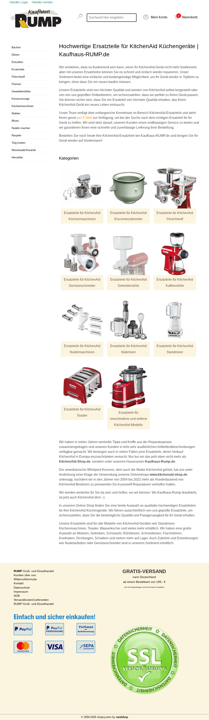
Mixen (15, 120)
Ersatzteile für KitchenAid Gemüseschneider (82, 282)
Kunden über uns (25, 575)
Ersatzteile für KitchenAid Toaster (82, 412)
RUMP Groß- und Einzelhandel (34, 603)
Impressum (21, 591)
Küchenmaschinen (22, 106)
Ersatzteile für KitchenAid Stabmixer (128, 349)
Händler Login (19, 2)
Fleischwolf (18, 76)
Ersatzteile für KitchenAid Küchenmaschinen (82, 216)
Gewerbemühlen (21, 91)
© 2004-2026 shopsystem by (104, 717)
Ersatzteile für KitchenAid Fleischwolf (175, 216)
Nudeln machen (21, 128)
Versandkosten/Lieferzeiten (31, 599)
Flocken (16, 84)
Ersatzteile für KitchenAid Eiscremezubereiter (128, 216)
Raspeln (16, 135)
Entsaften (17, 62)
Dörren (15, 54)
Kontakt (18, 583)
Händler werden (42, 2)
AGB (17, 595)
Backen (16, 47)
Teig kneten (18, 142)
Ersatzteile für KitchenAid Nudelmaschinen (82, 349)
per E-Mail (84, 117)
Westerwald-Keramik (24, 150)
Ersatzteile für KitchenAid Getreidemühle (128, 282)
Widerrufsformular (25, 579)
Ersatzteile (18, 69)
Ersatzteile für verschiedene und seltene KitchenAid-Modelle (128, 419)
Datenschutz (22, 587)
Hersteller (17, 157)
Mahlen (16, 113)
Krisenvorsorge (20, 98)
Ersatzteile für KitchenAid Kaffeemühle (175, 282)
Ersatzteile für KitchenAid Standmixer (175, 349)
